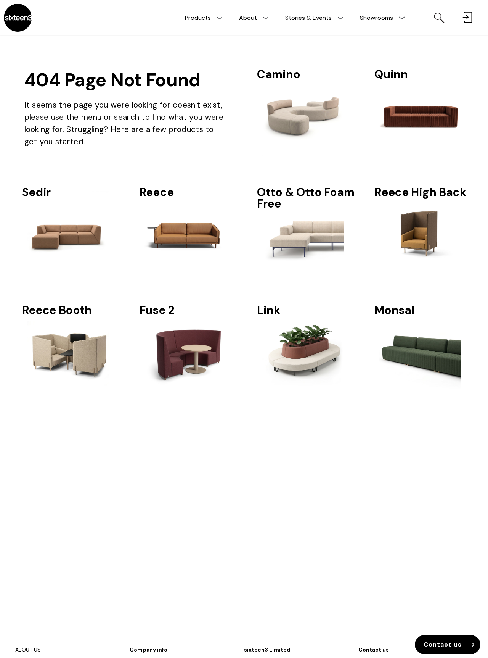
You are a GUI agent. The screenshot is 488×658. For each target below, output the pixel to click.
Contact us (373, 649)
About (248, 18)
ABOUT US (28, 649)
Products (198, 18)
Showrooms (376, 18)
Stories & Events (308, 18)
